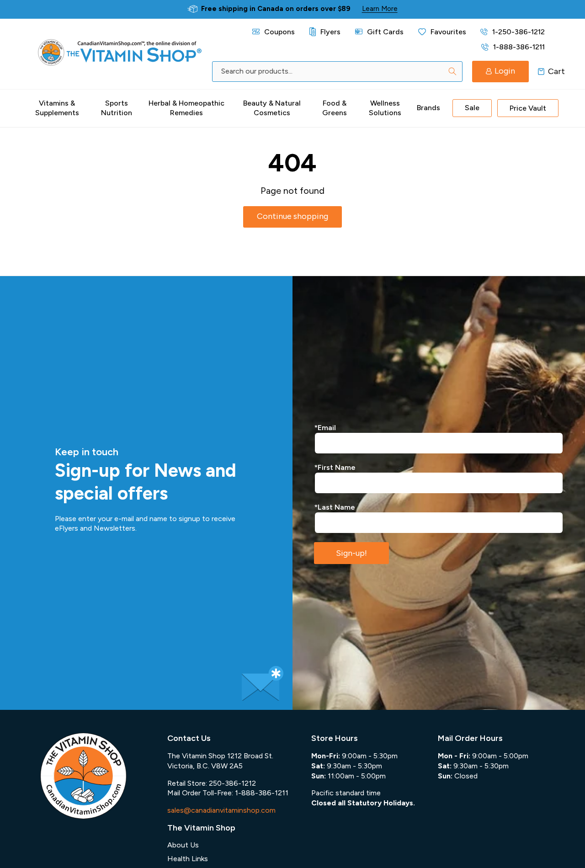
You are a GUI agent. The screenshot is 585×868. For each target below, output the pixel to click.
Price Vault (528, 108)
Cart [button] (541, 71)
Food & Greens (334, 108)
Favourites (448, 31)
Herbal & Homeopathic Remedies (186, 108)
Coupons (279, 31)
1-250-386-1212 (518, 31)
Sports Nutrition (116, 108)
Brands (428, 107)
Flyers (330, 31)
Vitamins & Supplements (57, 108)
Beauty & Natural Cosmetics (272, 108)
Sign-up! (351, 553)
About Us (183, 845)
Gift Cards (385, 31)
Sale (472, 107)
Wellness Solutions (385, 108)
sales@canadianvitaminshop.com (221, 810)
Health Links (187, 858)
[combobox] (337, 71)
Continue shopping (292, 216)
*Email (325, 427)
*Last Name (334, 507)
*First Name (335, 467)
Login (505, 71)
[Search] (452, 71)
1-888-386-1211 (518, 47)
